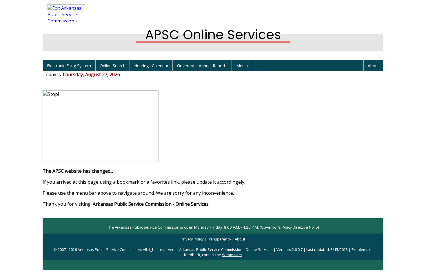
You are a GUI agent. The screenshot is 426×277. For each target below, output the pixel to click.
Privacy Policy (192, 239)
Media (242, 65)
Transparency (219, 239)
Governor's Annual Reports (202, 65)
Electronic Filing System (69, 65)
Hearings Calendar (151, 65)
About (373, 65)
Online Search (112, 65)
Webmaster (232, 254)
